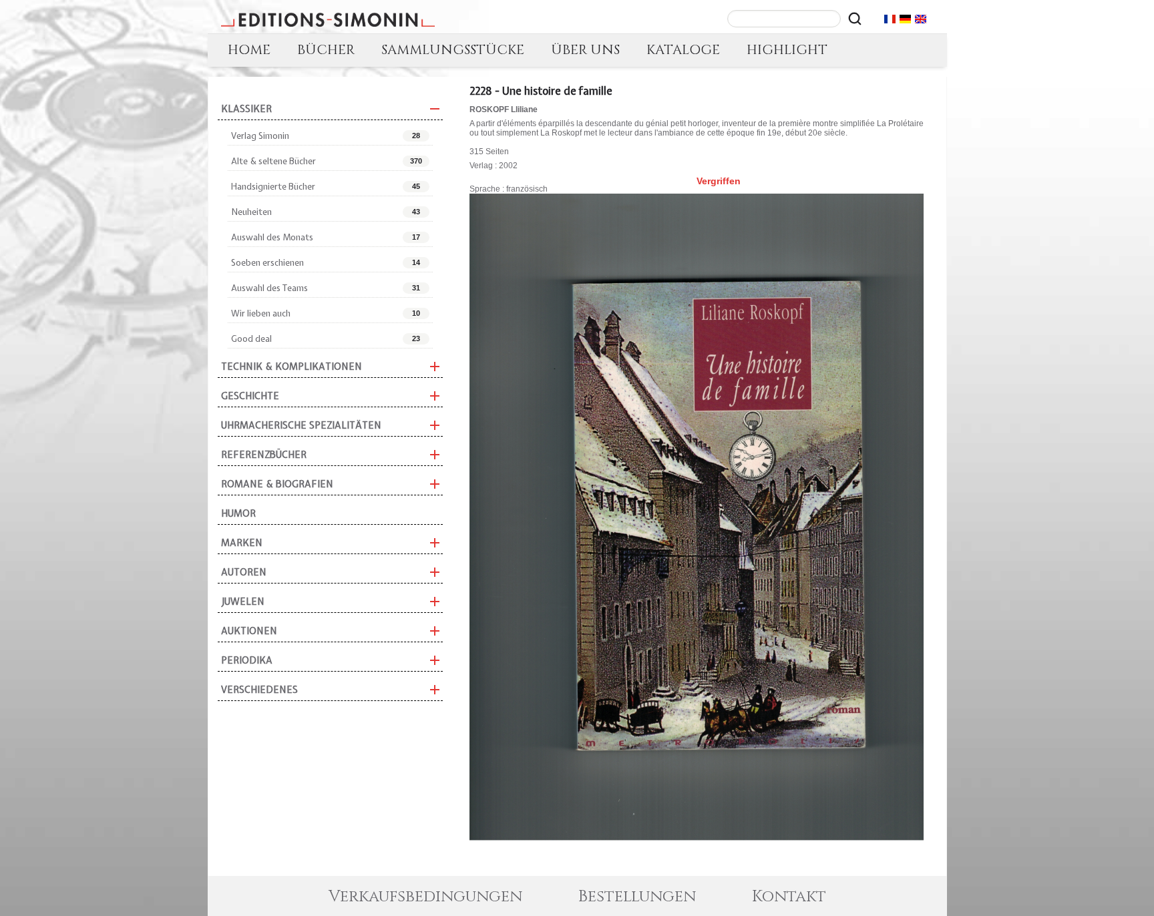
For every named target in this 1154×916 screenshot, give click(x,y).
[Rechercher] (855, 19)
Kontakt (789, 896)
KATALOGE (683, 50)
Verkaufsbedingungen (425, 896)
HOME (249, 50)
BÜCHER (326, 50)
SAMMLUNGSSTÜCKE (452, 50)
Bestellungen (637, 896)
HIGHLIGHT (787, 50)
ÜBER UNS (585, 50)
